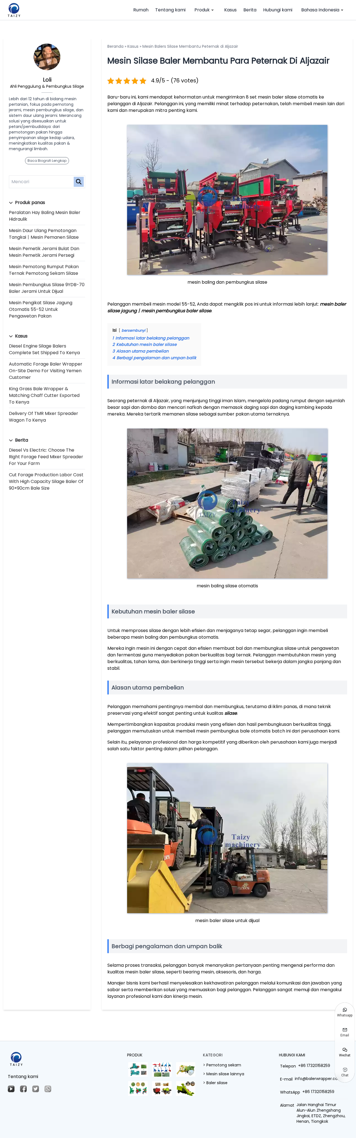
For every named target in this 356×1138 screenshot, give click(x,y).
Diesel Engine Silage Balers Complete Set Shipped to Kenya (44, 349)
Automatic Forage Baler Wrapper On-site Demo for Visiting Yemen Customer (45, 371)
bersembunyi (133, 330)
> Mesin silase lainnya (223, 1074)
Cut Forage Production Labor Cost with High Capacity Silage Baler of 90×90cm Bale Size (46, 481)
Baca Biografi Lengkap (47, 160)
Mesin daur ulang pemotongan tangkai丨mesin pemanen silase (44, 233)
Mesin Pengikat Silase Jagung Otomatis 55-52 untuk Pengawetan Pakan (40, 309)
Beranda (115, 46)
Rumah (141, 10)
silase (230, 713)
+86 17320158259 (314, 1065)
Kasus (230, 10)
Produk (202, 10)
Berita (249, 10)
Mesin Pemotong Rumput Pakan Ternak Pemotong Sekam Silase (44, 269)
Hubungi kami (277, 10)
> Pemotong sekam (222, 1065)
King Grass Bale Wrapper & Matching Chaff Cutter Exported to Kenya (44, 395)
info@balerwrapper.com (318, 1078)
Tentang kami (170, 10)
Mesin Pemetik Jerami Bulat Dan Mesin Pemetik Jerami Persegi (44, 251)
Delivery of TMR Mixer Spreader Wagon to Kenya (43, 416)
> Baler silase (215, 1083)
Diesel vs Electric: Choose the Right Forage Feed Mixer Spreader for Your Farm (46, 457)
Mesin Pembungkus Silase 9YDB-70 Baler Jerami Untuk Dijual (47, 287)
